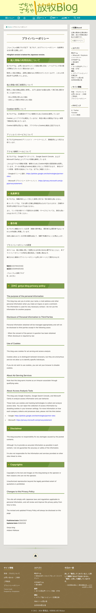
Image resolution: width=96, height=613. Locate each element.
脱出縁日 (76, 62)
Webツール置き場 (77, 78)
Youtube (74, 112)
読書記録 (74, 75)
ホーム (35, 555)
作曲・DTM (75, 69)
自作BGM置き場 (76, 80)
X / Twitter (75, 110)
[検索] (75, 17)
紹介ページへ (78, 41)
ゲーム (42, 18)
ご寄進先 (74, 96)
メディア (76, 73)
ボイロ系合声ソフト (79, 66)
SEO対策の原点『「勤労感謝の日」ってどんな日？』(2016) (79, 586)
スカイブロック (50, 576)
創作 (54, 18)
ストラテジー (76, 57)
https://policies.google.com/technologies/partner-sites (35, 416)
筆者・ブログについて (78, 92)
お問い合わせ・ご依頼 (78, 94)
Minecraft (76, 55)
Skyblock (84, 55)
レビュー (83, 73)
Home (10, 27)
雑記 (65, 18)
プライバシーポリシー (78, 98)
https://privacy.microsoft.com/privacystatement (34, 420)
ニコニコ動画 (75, 115)
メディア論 (40, 597)
